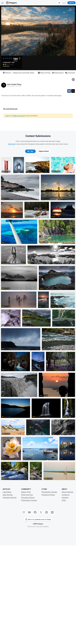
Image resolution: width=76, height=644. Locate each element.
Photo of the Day (27, 495)
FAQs (64, 500)
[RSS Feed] (52, 512)
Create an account (18, 115)
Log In (64, 2)
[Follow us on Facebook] (35, 512)
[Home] (11, 2)
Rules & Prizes (44, 73)
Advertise (65, 497)
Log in (7, 115)
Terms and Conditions (42, 526)
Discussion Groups (28, 497)
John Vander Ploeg (14, 84)
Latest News (7, 492)
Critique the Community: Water (23, 73)
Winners (7, 73)
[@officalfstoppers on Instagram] (23, 512)
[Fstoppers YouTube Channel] (29, 512)
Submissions (58, 73)
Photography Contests (29, 500)
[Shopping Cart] (59, 3)
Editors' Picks (26, 492)
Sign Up (71, 3)
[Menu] (2, 2)
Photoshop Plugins (48, 495)
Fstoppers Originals (9, 497)
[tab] (30, 151)
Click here (11, 144)
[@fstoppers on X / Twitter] (40, 512)
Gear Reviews (8, 495)
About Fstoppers (67, 492)
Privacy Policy (31, 526)
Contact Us (66, 495)
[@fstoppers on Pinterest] (46, 512)
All (30, 151)
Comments (70, 73)
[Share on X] (73, 91)
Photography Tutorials (49, 492)
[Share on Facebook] (69, 91)
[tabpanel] (38, 319)
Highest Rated (44, 151)
